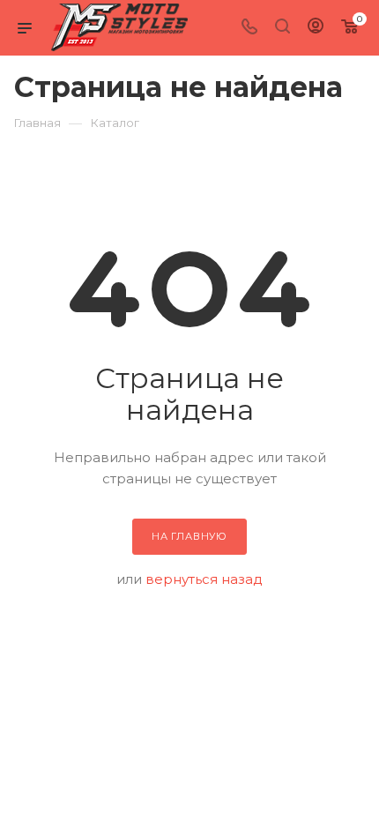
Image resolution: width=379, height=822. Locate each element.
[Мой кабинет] (315, 27)
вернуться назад (204, 579)
